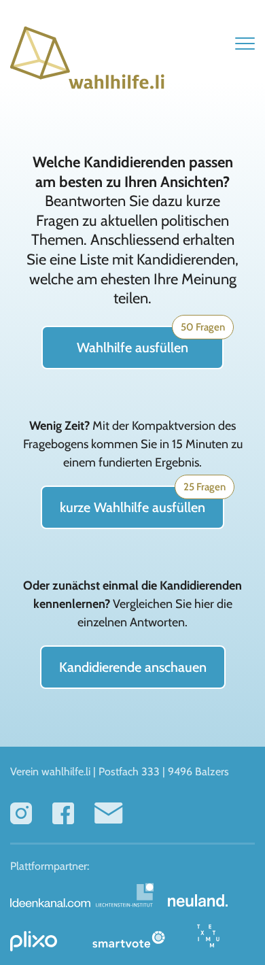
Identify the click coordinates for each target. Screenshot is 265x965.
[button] (245, 43)
